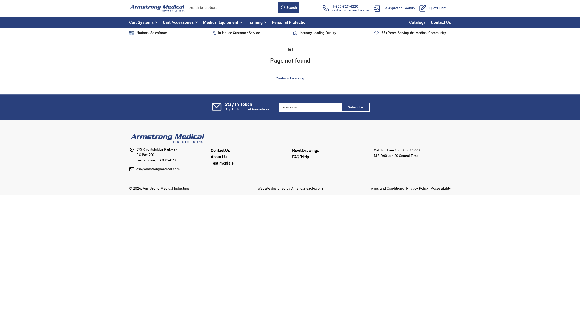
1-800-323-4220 (345, 7)
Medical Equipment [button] (220, 22)
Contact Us (441, 22)
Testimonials (222, 163)
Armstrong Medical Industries (166, 188)
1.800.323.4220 (407, 150)
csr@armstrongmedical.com (350, 10)
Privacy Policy (417, 188)
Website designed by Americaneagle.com (290, 188)
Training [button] (255, 22)
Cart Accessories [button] (178, 22)
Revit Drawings (305, 150)
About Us (219, 156)
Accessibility (441, 188)
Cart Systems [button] (141, 22)
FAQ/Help (300, 156)
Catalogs (417, 22)
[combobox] (242, 7)
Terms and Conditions (386, 188)
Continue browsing (290, 78)
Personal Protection (290, 22)
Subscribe (355, 107)
